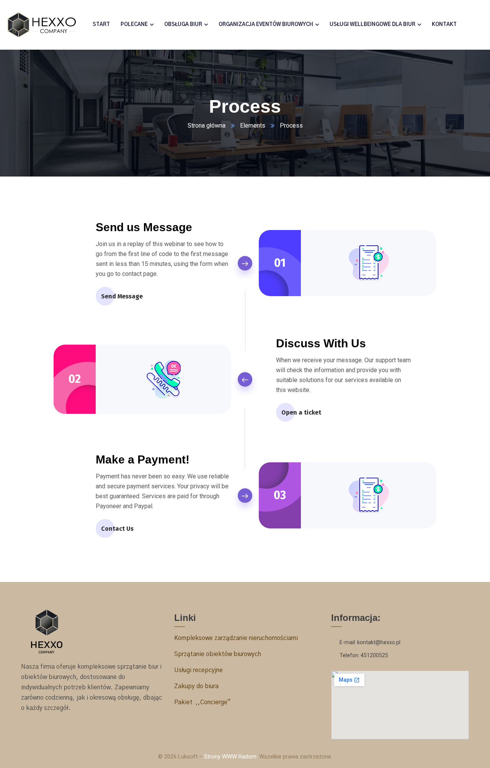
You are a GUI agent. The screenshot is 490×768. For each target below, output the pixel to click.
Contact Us (117, 528)
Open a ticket (301, 412)
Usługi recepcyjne (199, 670)
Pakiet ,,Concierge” (202, 702)
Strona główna (206, 125)
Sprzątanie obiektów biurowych (217, 654)
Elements (252, 125)
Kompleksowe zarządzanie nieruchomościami (236, 638)
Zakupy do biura (196, 686)
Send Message (122, 296)
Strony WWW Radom (230, 756)
